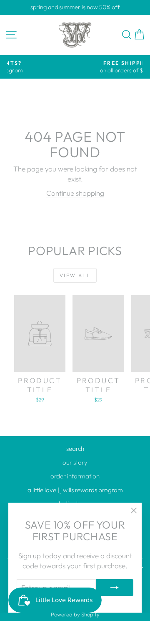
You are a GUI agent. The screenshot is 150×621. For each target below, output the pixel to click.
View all (75, 275)
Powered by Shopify (75, 614)
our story (75, 462)
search (75, 448)
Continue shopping (75, 193)
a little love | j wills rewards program (75, 490)
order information (75, 476)
